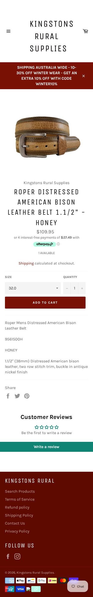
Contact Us (15, 523)
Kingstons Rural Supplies (49, 36)
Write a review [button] (46, 446)
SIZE (8, 277)
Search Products (20, 491)
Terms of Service (19, 499)
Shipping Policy (19, 515)
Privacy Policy (17, 531)
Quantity (70, 277)
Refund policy (17, 507)
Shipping (26, 263)
